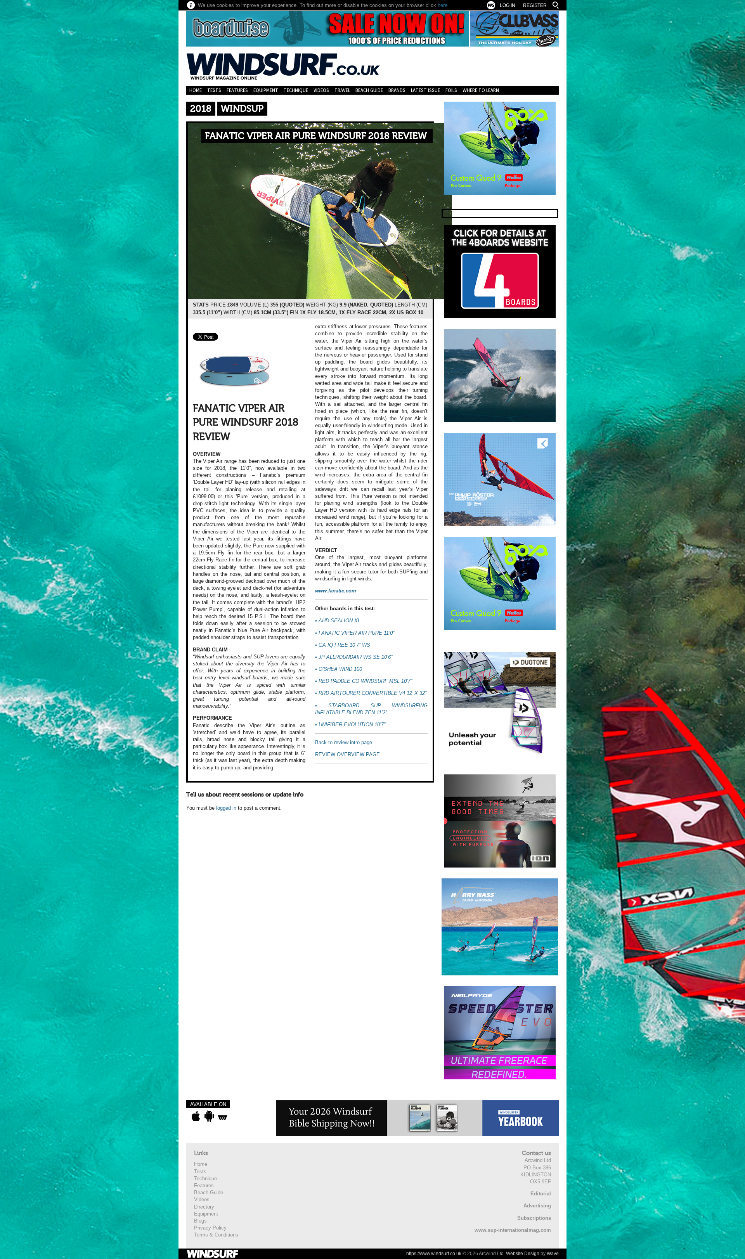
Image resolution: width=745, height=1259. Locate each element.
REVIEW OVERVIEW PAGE (347, 754)
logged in (226, 808)
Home (195, 90)
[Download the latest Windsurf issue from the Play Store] (209, 1116)
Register (535, 5)
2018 (200, 109)
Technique (296, 90)
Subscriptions (534, 1218)
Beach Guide (369, 90)
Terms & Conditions (216, 1235)
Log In (507, 5)
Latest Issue (425, 90)
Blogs (200, 1221)
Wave (553, 1253)
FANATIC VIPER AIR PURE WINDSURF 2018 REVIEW (316, 136)
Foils (451, 90)
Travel (342, 90)
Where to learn (481, 90)
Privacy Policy (210, 1228)
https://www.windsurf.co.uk (433, 1253)
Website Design (522, 1253)
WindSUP (242, 109)
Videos (321, 90)
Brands (396, 90)
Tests (214, 90)
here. (443, 5)
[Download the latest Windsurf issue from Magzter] (222, 1116)
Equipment (265, 90)
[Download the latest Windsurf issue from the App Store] (195, 1116)
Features (237, 90)
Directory (204, 1207)
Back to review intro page (343, 742)
